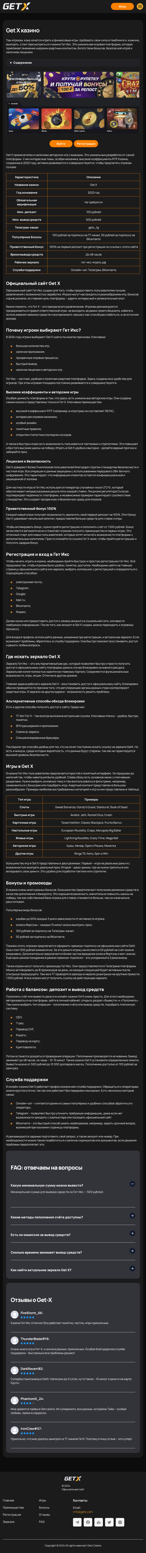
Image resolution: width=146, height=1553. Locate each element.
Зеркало (9, 1522)
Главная (8, 1500)
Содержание (22, 63)
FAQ (42, 1522)
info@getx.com (83, 1512)
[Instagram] (120, 1522)
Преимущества (13, 1507)
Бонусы (44, 1507)
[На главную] (73, 1478)
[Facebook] (88, 1522)
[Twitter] (109, 1522)
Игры (42, 1500)
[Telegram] (77, 1522)
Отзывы (44, 1515)
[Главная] (17, 6)
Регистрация (12, 1515)
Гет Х (28, 716)
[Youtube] (98, 1522)
